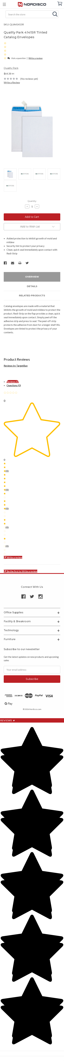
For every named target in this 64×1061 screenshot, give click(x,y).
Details (32, 286)
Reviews (7, 720)
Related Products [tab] (32, 295)
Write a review (35, 58)
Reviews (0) (13, 381)
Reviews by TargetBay (16, 365)
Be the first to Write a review (22, 571)
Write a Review (12, 82)
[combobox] (32, 14)
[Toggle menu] (4, 4)
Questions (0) (14, 385)
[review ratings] (5, 50)
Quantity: (32, 201)
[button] (5, 58)
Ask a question (18, 58)
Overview (32, 276)
